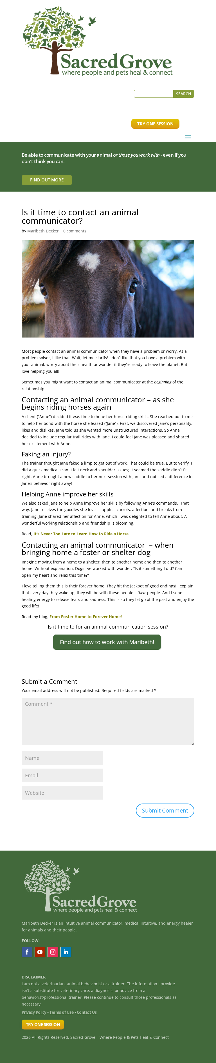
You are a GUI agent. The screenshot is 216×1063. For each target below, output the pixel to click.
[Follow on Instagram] (53, 952)
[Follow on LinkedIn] (65, 952)
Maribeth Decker (43, 231)
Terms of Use (61, 1012)
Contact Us (87, 1012)
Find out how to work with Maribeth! (107, 642)
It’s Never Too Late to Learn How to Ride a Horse (81, 533)
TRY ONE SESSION (155, 124)
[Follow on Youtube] (40, 952)
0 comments (74, 231)
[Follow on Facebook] (27, 952)
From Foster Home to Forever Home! (86, 616)
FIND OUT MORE (47, 180)
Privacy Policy (34, 1012)
